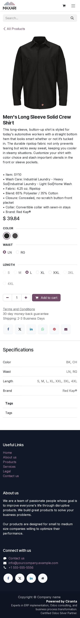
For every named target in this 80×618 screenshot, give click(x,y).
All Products (16, 29)
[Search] (72, 18)
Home (7, 453)
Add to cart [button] (48, 298)
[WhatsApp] (42, 329)
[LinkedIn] (31, 329)
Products (9, 462)
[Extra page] (42, 578)
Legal (7, 471)
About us (10, 457)
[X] (19, 329)
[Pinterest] (54, 329)
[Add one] (25, 297)
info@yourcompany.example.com (33, 563)
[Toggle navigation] (73, 6)
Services (9, 466)
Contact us (11, 476)
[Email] (65, 329)
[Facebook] (8, 329)
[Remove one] (7, 297)
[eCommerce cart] (64, 6)
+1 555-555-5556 (21, 567)
